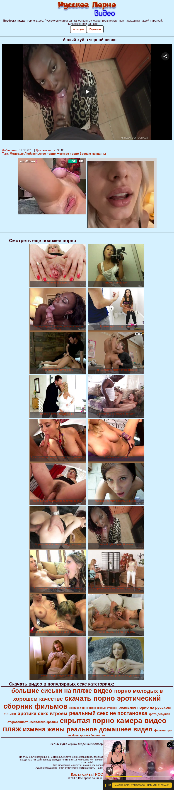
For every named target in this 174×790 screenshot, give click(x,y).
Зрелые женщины (93, 153)
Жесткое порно (68, 153)
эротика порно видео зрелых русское (93, 707)
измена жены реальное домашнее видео (87, 729)
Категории (78, 29)
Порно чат (95, 29)
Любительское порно (40, 153)
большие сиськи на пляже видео (61, 690)
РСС (99, 774)
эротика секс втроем (42, 713)
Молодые (17, 153)
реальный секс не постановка (108, 713)
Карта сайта (81, 774)
